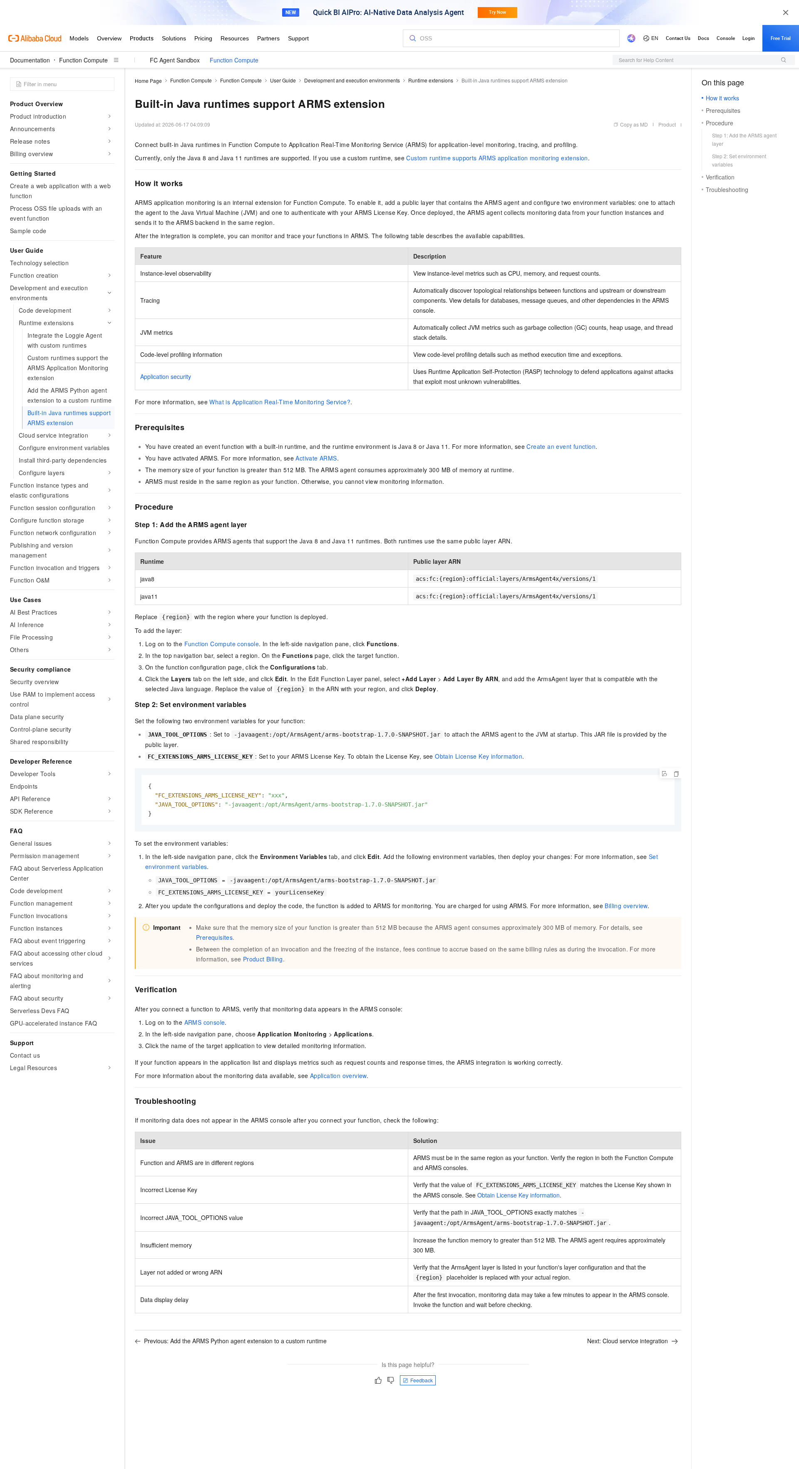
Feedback (421, 1380)
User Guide (283, 80)
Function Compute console (221, 644)
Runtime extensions (430, 80)
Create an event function (561, 446)
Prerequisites (214, 937)
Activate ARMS (316, 458)
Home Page (148, 80)
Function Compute (83, 60)
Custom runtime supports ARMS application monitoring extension (497, 158)
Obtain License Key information (478, 756)
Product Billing (263, 959)
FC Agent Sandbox (175, 60)
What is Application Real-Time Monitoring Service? (279, 402)
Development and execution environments (352, 80)
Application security (165, 376)
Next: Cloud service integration (627, 1341)
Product (667, 124)
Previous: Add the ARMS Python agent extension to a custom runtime (235, 1341)
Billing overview (626, 905)
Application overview (338, 1075)
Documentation (30, 60)
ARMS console (204, 1022)
